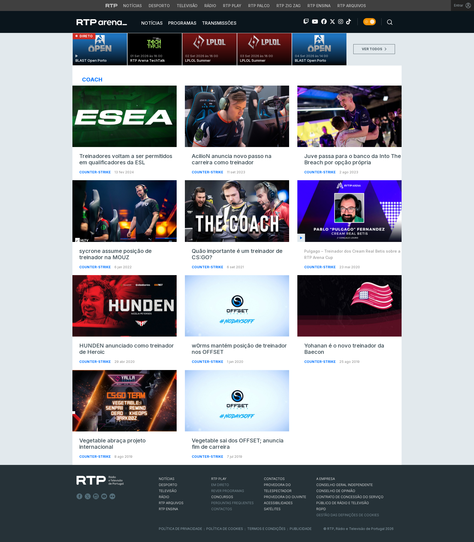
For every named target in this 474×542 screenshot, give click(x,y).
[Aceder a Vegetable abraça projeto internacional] (124, 400)
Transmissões (218, 23)
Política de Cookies (224, 529)
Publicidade (301, 529)
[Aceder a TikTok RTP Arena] (348, 22)
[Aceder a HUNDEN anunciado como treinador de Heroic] (124, 306)
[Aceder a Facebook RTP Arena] (324, 22)
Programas (181, 23)
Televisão (187, 5)
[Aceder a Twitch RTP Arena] (306, 22)
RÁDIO (164, 497)
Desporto (159, 5)
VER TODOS (372, 49)
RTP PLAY (219, 479)
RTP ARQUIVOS (171, 503)
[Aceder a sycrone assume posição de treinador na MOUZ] (124, 211)
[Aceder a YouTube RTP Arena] (315, 22)
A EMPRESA (325, 479)
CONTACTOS (274, 479)
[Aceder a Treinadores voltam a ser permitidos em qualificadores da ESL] (124, 116)
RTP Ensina (319, 5)
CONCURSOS (222, 497)
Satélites (272, 509)
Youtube (104, 496)
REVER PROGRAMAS (227, 491)
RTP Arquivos (351, 5)
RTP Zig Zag (288, 5)
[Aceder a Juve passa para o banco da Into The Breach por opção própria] (349, 116)
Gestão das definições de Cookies (347, 515)
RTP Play (232, 5)
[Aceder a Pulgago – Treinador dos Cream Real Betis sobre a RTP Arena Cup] (349, 211)
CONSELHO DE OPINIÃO (335, 491)
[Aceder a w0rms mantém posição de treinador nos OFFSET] (237, 306)
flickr (112, 496)
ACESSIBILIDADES (278, 503)
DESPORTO (168, 485)
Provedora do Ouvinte (285, 497)
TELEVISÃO (168, 491)
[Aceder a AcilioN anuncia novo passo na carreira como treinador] (237, 116)
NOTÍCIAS (166, 479)
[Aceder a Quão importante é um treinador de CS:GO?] (237, 211)
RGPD (321, 509)
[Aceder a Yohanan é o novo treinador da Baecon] (349, 306)
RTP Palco (259, 5)
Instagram (96, 496)
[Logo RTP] (100, 480)
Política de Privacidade (180, 529)
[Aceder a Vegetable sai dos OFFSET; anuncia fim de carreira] (237, 400)
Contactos (221, 509)
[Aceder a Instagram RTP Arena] (340, 22)
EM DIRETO (220, 485)
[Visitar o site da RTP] (112, 5)
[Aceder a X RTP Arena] (332, 22)
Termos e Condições (266, 529)
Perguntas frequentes (232, 503)
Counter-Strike (95, 172)
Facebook (80, 496)
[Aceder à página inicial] (107, 22)
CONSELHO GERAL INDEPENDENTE (344, 485)
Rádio (210, 5)
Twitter (88, 496)
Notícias (132, 5)
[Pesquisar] (388, 22)
